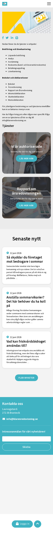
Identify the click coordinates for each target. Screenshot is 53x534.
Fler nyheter (26, 377)
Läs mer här (26, 158)
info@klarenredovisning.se (22, 419)
